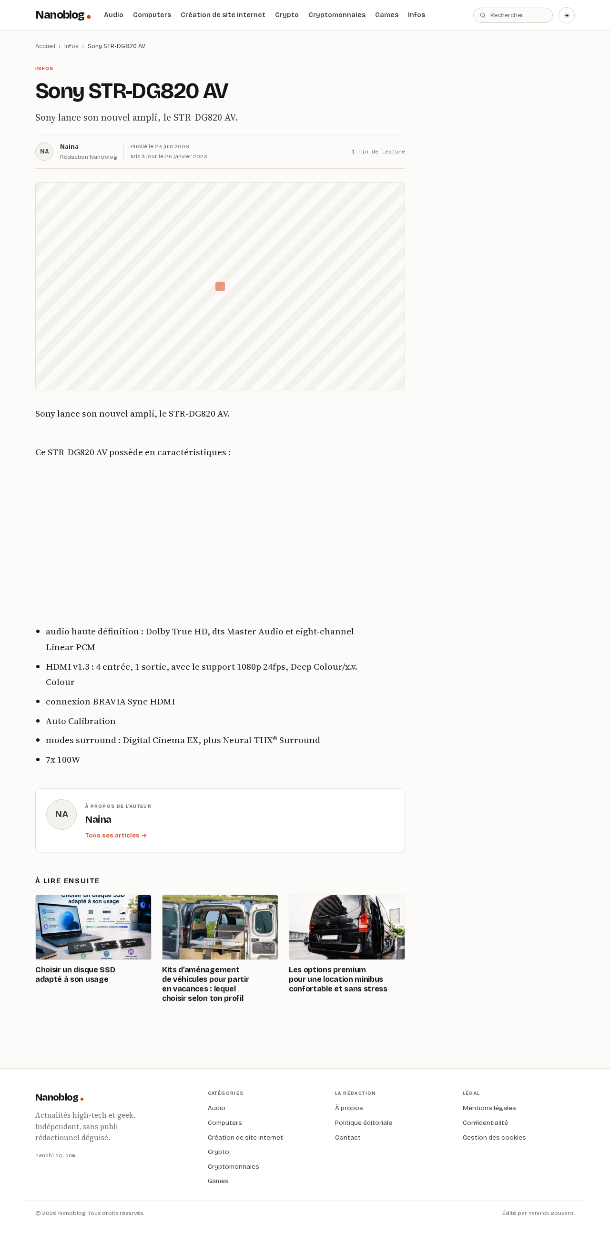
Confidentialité (485, 1123)
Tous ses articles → (116, 835)
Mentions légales (489, 1108)
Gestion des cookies (494, 1137)
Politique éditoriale (363, 1123)
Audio (113, 15)
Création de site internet (223, 15)
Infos (416, 15)
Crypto (287, 15)
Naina (69, 147)
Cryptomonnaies (337, 15)
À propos (349, 1108)
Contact (348, 1137)
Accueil (45, 46)
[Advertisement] (197, 541)
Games (386, 15)
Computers (152, 15)
